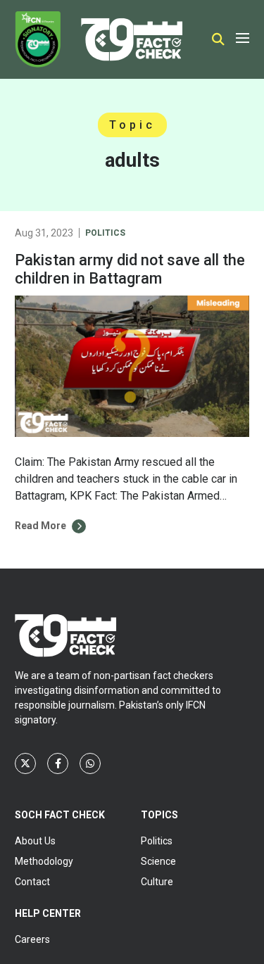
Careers (32, 939)
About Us (35, 840)
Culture (157, 881)
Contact (32, 881)
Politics (105, 233)
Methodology (44, 861)
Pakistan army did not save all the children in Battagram (130, 269)
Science (158, 861)
